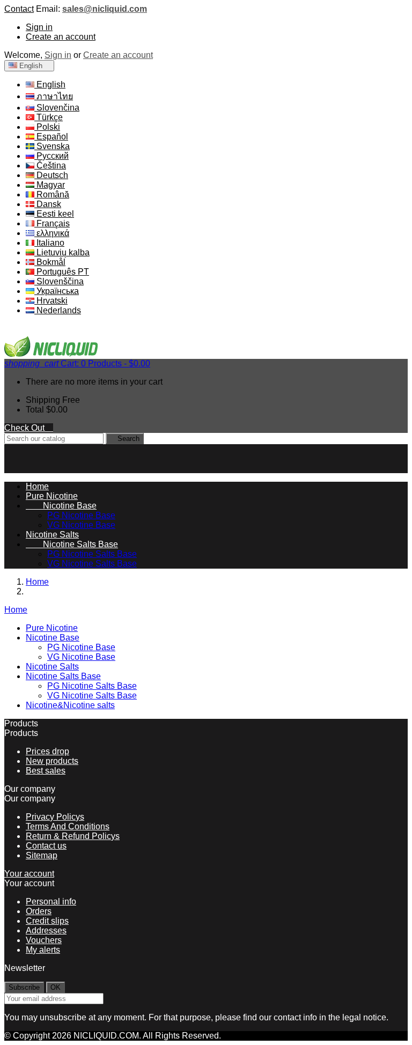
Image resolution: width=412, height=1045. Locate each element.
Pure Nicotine (52, 496)
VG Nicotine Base (81, 524)
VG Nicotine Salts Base (92, 563)
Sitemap (41, 855)
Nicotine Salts (52, 534)
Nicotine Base (61, 505)
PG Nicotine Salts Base (92, 553)
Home (15, 609)
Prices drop (47, 751)
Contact (19, 8)
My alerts (43, 949)
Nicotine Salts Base (72, 544)
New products (52, 761)
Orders (39, 911)
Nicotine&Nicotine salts (70, 705)
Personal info (51, 901)
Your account (29, 873)
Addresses (46, 930)
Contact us (46, 845)
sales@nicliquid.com (104, 8)
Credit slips (47, 920)
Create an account (60, 36)
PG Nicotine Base (81, 515)
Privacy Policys (55, 816)
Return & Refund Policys (73, 836)
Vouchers (44, 940)
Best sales (45, 770)
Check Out (28, 427)
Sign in (39, 27)
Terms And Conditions (67, 826)
